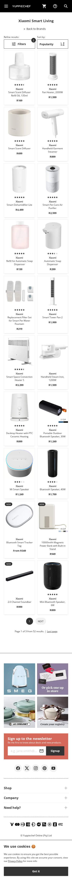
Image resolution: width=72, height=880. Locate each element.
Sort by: (41, 37)
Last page (52, 631)
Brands (36, 29)
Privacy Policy (15, 861)
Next (41, 621)
